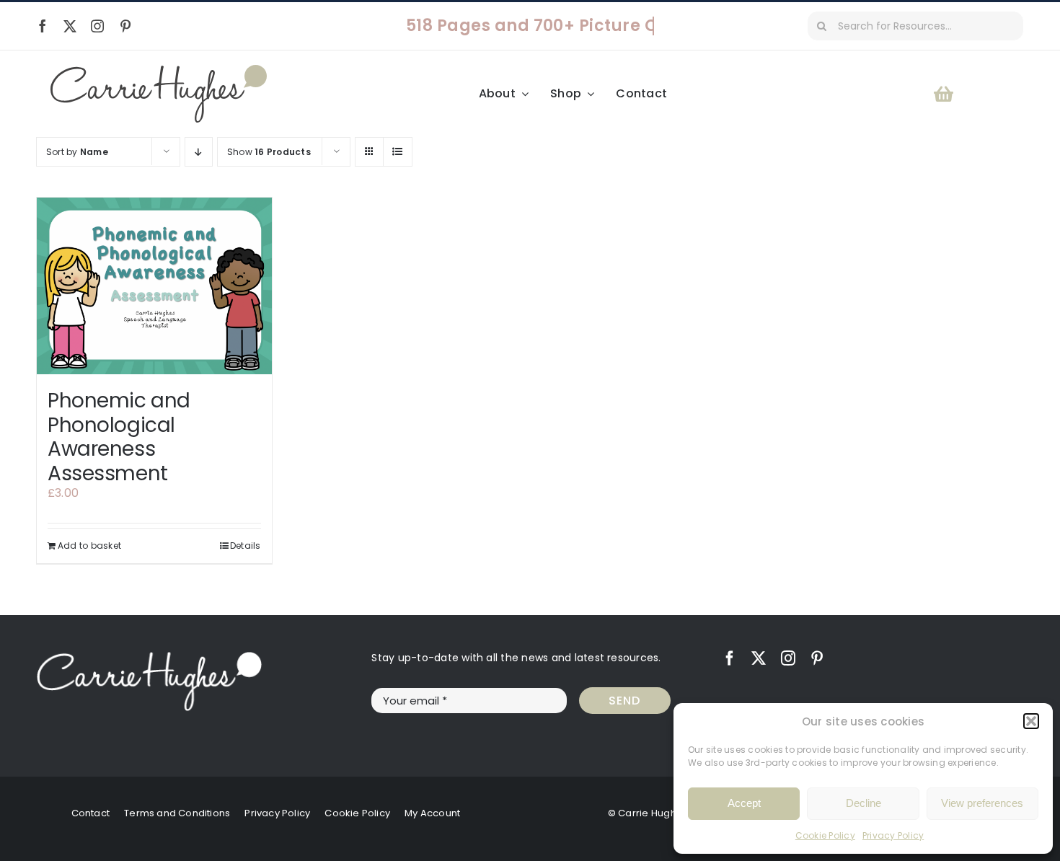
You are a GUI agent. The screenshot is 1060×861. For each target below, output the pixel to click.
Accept (744, 803)
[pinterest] (125, 25)
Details (245, 545)
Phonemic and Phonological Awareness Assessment (119, 437)
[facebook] (42, 25)
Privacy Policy (893, 835)
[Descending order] (199, 152)
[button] (1031, 721)
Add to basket (89, 545)
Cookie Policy (825, 835)
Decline (863, 803)
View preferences (982, 803)
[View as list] (398, 152)
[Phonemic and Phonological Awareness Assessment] (154, 286)
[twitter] (69, 25)
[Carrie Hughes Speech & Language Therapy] (158, 70)
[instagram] (97, 25)
